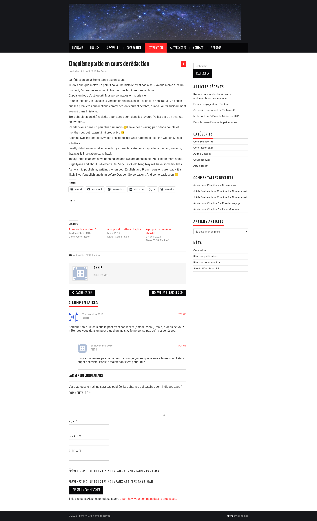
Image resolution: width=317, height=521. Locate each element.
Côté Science (134, 48)
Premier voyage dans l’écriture (211, 104)
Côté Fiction (155, 48)
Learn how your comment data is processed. (148, 498)
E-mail (75, 436)
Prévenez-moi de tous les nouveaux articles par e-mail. (112, 482)
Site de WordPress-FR (206, 268)
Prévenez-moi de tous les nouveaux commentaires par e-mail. (116, 471)
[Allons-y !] (155, 21)
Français (77, 48)
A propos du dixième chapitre (124, 229)
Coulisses (199, 159)
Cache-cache (83, 293)
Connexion (199, 250)
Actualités (78, 255)
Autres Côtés (178, 48)
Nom (73, 421)
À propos (216, 48)
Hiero (230, 515)
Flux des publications (205, 256)
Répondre (181, 314)
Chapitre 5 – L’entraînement (223, 209)
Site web (75, 451)
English (94, 48)
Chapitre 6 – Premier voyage (224, 203)
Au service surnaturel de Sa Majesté (214, 110)
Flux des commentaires (207, 262)
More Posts (101, 275)
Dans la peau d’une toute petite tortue (215, 122)
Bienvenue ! (113, 48)
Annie (104, 71)
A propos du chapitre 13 (82, 229)
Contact (198, 48)
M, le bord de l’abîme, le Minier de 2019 (216, 116)
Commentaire (80, 393)
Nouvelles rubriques (165, 293)
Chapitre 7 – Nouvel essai (222, 185)
